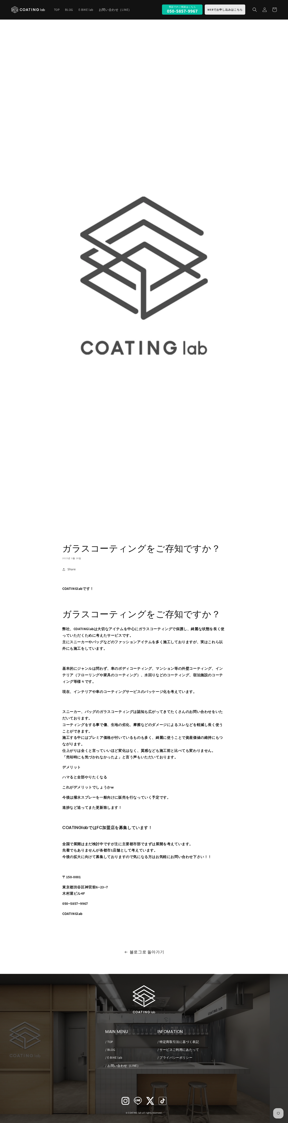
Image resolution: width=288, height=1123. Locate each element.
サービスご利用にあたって (179, 1050)
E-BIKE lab (114, 1058)
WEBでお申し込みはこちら (225, 9)
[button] (255, 10)
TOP (110, 1042)
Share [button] (72, 569)
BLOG (111, 1050)
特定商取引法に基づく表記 (179, 1042)
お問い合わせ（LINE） (123, 1066)
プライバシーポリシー (175, 1058)
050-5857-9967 (182, 11)
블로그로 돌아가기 (147, 952)
